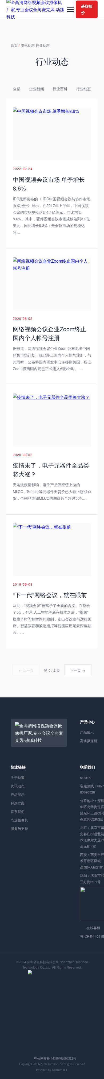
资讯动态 (28, 45)
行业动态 (43, 45)
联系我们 (18, 811)
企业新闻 (36, 88)
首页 (14, 45)
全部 (17, 88)
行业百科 (60, 88)
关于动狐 (18, 777)
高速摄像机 (19, 819)
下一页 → (77, 670)
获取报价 (86, 9)
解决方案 (18, 802)
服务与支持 (19, 828)
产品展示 (18, 794)
